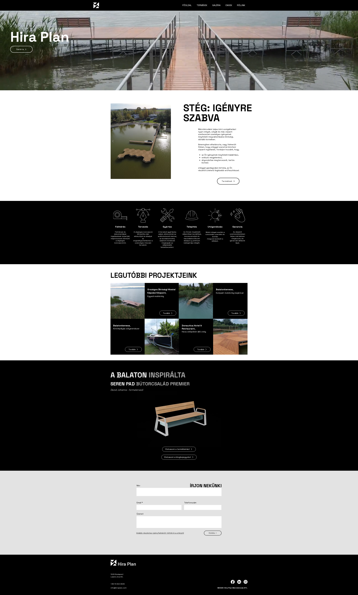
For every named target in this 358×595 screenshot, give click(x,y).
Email (139, 503)
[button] (167, 313)
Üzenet (140, 514)
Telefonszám (190, 503)
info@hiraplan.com (119, 588)
